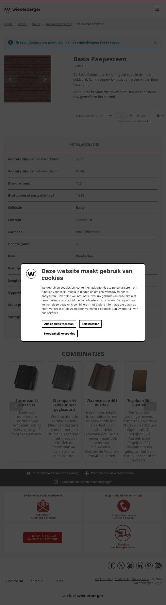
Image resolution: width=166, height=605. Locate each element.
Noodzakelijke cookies (59, 333)
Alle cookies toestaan (59, 323)
